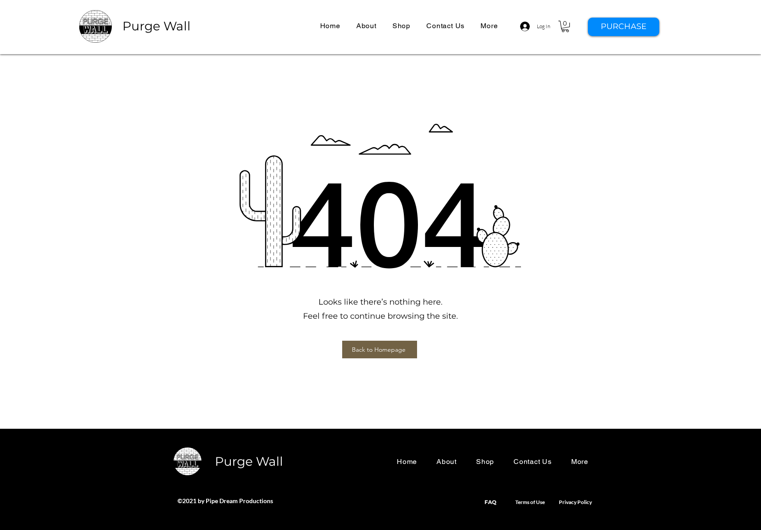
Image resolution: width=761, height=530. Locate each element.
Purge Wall (156, 25)
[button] (489, 25)
